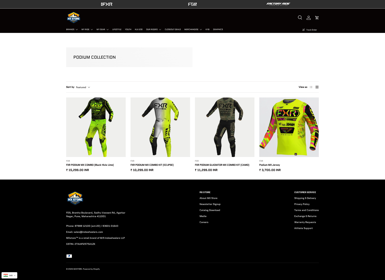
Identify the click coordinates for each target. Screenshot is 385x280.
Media (203, 216)
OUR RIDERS (152, 29)
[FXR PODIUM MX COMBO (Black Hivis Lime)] (96, 127)
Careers (204, 222)
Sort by (70, 87)
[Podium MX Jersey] (289, 127)
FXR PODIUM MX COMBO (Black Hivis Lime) (90, 165)
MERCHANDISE (191, 29)
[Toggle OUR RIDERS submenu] (160, 29)
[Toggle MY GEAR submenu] (107, 29)
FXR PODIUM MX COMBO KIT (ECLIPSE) (152, 165)
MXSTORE (77, 269)
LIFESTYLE (116, 29)
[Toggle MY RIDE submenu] (92, 29)
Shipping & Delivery (305, 198)
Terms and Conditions (306, 210)
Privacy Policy (302, 204)
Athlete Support (303, 228)
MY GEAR (101, 29)
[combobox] (9, 275)
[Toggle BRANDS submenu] (77, 29)
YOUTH (128, 29)
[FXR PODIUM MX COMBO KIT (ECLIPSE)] (160, 127)
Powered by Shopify (91, 269)
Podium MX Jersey (269, 165)
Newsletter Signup (210, 204)
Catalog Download (210, 210)
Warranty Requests (305, 222)
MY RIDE (85, 29)
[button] (317, 17)
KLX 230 (139, 29)
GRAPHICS (218, 29)
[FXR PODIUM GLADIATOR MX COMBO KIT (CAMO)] (224, 127)
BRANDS (70, 29)
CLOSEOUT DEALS (173, 29)
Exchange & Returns (305, 216)
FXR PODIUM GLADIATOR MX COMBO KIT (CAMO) (222, 165)
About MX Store (208, 198)
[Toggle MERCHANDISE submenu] (201, 29)
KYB (207, 29)
